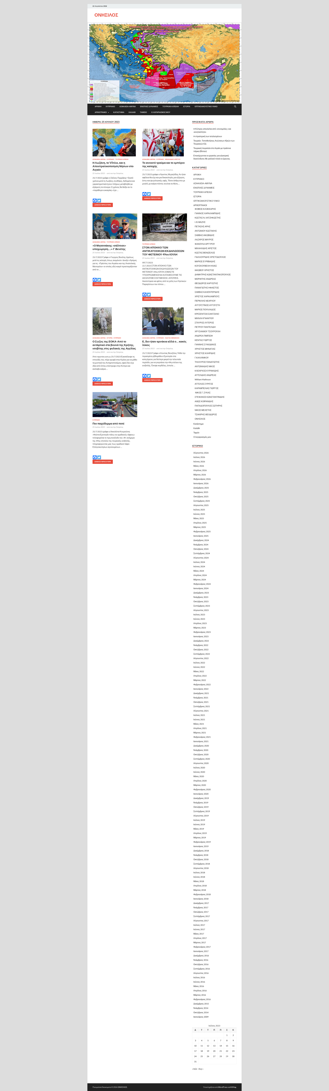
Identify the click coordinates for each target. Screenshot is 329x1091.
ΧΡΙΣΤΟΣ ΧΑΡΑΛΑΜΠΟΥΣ (207, 296)
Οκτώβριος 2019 (200, 807)
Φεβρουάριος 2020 (202, 789)
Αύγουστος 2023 (201, 610)
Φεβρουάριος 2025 (202, 531)
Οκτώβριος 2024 (200, 549)
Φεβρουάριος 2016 (202, 999)
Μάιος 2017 (198, 933)
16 (233, 1045)
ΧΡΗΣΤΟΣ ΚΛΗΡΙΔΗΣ (205, 353)
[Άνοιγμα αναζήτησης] (235, 107)
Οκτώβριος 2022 (200, 649)
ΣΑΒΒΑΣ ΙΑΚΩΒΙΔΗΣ (204, 235)
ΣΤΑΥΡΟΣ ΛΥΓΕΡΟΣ (204, 322)
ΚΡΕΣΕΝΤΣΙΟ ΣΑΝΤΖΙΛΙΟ (207, 314)
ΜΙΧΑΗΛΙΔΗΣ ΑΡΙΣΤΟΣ (172, 159)
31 (195, 1061)
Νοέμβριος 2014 (200, 1008)
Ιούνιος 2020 (199, 772)
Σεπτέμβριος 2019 (201, 811)
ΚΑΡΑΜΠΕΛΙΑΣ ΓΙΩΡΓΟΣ (206, 388)
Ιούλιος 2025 (199, 509)
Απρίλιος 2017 (200, 938)
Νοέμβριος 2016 (200, 960)
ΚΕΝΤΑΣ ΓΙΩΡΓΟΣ (203, 340)
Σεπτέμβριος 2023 (201, 606)
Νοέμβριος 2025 (200, 492)
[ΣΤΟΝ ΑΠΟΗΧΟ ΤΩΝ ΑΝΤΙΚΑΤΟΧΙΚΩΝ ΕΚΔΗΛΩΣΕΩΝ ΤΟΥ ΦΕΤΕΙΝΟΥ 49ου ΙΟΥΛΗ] (164, 227)
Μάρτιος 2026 (199, 474)
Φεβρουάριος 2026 (202, 479)
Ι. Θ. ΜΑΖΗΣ (200, 222)
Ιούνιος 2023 (199, 619)
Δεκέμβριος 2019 (201, 798)
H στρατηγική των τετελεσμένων (207, 136)
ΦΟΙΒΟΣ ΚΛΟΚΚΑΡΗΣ (205, 209)
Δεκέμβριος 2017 (201, 903)
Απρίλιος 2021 (200, 728)
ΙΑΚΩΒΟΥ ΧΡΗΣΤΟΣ (204, 270)
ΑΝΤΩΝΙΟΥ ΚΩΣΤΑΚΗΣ (206, 231)
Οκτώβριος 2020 (200, 754)
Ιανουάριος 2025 (200, 536)
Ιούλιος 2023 (199, 614)
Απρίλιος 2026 (200, 470)
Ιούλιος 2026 (199, 457)
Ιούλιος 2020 (199, 767)
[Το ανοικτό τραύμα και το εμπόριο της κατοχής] (164, 142)
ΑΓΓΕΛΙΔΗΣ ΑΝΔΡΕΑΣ (205, 375)
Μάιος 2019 (198, 829)
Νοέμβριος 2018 (200, 855)
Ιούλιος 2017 (199, 925)
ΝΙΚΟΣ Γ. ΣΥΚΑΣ (203, 392)
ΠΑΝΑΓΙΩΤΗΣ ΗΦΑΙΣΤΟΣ (207, 287)
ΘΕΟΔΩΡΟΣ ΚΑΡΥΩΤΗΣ (206, 283)
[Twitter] (99, 199)
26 (208, 1056)
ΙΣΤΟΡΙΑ (186, 106)
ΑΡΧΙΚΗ (98, 106)
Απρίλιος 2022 (200, 675)
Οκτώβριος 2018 (200, 859)
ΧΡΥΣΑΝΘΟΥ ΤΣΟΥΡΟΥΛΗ (207, 331)
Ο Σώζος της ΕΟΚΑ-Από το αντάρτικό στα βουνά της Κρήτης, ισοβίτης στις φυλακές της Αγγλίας (114, 345)
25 (201, 1056)
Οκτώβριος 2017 (200, 912)
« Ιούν (194, 1069)
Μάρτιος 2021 (199, 732)
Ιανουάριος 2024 (200, 588)
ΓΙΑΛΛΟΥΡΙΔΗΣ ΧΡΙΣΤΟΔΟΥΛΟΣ (210, 257)
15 (227, 1045)
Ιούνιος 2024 (199, 566)
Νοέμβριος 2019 (200, 802)
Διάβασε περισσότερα (102, 204)
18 (201, 1051)
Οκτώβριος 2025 (200, 496)
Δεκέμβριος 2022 (201, 641)
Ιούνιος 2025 (199, 514)
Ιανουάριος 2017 (200, 951)
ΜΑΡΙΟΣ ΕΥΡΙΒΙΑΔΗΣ (205, 261)
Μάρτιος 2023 (199, 627)
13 (214, 1045)
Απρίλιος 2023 (200, 623)
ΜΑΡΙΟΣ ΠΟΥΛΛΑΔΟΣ (205, 309)
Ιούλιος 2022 (199, 662)
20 (214, 1051)
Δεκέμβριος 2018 (201, 850)
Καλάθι (132, 112)
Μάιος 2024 (198, 571)
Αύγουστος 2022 (201, 658)
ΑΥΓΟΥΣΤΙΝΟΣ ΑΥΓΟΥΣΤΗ (207, 305)
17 (195, 1051)
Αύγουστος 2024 (201, 557)
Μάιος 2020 (198, 776)
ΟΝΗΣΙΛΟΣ (106, 15)
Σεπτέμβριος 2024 (201, 553)
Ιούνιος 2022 (199, 667)
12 (208, 1045)
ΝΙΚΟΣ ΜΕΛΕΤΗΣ (203, 410)
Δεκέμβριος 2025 (201, 487)
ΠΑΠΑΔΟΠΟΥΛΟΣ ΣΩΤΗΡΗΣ (208, 405)
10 (195, 1045)
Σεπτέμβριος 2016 (201, 968)
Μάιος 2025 (198, 518)
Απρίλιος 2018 (200, 885)
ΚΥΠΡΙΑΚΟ (110, 106)
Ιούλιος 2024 (199, 562)
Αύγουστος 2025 (201, 505)
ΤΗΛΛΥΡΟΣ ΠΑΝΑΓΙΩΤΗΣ (207, 362)
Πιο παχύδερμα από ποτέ (108, 423)
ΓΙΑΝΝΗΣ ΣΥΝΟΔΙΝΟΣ (205, 344)
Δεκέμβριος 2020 (201, 745)
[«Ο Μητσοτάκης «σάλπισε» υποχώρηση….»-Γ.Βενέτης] (115, 226)
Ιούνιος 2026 (199, 461)
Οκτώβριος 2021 (200, 702)
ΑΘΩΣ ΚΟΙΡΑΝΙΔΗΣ (204, 401)
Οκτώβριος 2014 (200, 1012)
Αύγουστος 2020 (201, 763)
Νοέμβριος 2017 (200, 907)
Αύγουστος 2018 (201, 868)
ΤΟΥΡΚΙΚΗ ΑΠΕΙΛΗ (170, 106)
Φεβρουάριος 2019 (202, 842)
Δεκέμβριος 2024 (201, 540)
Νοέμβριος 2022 (200, 645)
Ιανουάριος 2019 (200, 846)
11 (201, 1045)
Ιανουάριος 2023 (200, 636)
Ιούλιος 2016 (199, 977)
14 (221, 1045)
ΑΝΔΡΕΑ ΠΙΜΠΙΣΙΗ (204, 335)
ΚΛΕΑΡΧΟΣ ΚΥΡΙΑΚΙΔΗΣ (207, 370)
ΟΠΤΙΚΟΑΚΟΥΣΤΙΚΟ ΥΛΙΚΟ (206, 106)
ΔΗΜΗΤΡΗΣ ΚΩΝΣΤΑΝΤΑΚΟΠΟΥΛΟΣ (213, 274)
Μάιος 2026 (198, 466)
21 (221, 1051)
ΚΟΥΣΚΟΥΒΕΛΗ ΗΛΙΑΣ (206, 266)
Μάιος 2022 (198, 671)
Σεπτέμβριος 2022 (201, 654)
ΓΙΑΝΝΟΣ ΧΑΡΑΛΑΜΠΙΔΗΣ (207, 213)
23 (233, 1051)
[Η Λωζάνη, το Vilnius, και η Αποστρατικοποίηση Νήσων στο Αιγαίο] (115, 142)
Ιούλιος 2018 (199, 872)
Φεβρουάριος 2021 (202, 737)
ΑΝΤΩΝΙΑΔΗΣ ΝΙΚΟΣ (205, 366)
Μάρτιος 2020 (199, 785)
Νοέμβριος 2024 (200, 544)
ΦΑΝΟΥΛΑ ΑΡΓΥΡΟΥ (205, 244)
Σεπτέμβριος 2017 (201, 916)
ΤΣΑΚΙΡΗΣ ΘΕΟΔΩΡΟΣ (206, 414)
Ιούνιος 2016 (199, 982)
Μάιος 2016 (198, 986)
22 (227, 1051)
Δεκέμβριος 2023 (201, 592)
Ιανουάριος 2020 (200, 794)
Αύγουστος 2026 (201, 452)
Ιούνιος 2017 (199, 929)
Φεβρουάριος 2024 (202, 584)
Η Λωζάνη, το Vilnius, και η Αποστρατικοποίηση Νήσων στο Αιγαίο (113, 166)
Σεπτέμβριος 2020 (201, 759)
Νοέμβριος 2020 (200, 750)
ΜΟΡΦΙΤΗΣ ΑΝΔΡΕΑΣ (205, 279)
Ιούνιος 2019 (199, 824)
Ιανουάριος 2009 (200, 1017)
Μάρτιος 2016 (199, 995)
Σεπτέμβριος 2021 (201, 706)
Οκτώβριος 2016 (200, 964)
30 (233, 1056)
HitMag (233, 1087)
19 (208, 1051)
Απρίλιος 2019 (200, 833)
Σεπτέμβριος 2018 (201, 863)
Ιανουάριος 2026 (200, 483)
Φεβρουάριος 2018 (202, 894)
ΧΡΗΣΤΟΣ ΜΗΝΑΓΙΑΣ (205, 349)
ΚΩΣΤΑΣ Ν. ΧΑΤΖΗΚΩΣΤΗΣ (208, 217)
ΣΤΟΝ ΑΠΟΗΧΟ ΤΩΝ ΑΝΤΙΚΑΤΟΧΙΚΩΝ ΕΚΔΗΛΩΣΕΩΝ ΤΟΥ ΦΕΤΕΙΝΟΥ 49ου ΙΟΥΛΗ (163, 251)
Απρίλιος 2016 (200, 990)
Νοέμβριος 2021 (200, 697)
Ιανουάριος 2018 (200, 898)
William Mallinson (203, 379)
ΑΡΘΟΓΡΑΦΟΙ (101, 112)
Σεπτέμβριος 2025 (201, 501)
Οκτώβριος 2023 (200, 601)
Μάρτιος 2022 (199, 680)
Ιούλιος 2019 (199, 820)
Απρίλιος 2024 (200, 575)
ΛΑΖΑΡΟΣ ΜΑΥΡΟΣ (204, 239)
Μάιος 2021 (198, 724)
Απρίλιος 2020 (200, 780)
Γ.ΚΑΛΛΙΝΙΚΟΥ (202, 357)
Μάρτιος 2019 (199, 837)
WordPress (222, 1087)
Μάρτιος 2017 (199, 942)
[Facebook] (95, 199)
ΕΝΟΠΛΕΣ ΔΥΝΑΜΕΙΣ (149, 106)
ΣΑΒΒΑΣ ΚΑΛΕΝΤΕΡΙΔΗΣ (207, 292)
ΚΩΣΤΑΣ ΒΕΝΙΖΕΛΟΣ (172, 338)
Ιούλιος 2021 (199, 715)
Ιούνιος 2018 (199, 877)
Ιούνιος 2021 (199, 719)
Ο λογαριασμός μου (160, 112)
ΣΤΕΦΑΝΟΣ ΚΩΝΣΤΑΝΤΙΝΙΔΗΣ (210, 397)
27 (214, 1056)
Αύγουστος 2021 (201, 710)
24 (195, 1056)
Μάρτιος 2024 (199, 579)
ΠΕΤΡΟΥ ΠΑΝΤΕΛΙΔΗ (205, 327)
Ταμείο (143, 112)
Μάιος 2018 (198, 881)
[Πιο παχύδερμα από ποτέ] (115, 404)
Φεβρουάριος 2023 (202, 632)
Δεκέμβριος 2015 (201, 1003)
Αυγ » (200, 1069)
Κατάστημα (118, 112)
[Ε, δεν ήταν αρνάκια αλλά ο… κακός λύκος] (164, 321)
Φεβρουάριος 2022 (202, 684)
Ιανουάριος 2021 (200, 741)
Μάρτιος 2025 (199, 527)
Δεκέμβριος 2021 (201, 693)
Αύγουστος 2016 (201, 973)
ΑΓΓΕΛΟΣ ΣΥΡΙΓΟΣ (204, 384)
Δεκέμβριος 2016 (201, 955)
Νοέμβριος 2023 (200, 597)
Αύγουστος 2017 (201, 920)
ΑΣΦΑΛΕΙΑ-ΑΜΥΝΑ (127, 106)
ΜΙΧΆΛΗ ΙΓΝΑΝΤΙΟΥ (204, 318)
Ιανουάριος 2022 (200, 689)
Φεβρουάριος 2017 (202, 947)
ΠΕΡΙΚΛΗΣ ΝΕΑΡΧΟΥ (205, 300)
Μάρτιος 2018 (199, 890)
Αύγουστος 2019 (201, 815)
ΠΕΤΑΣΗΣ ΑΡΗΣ (202, 226)
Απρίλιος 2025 (200, 522)
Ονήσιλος (119, 173)
